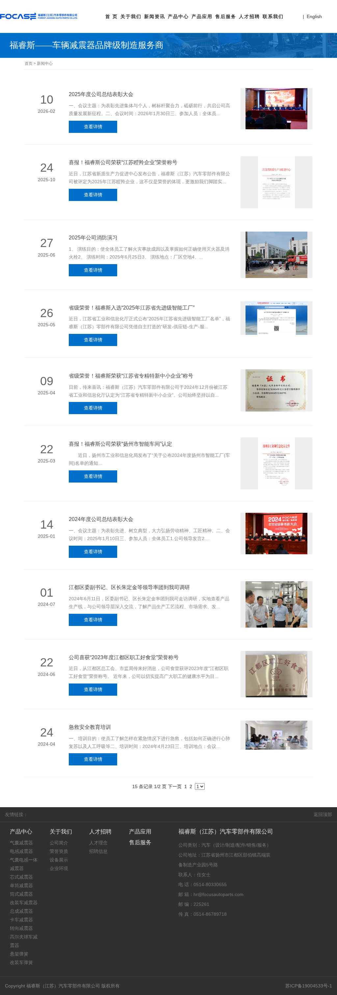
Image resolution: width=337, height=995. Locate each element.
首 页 (111, 16)
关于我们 (131, 16)
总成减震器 (21, 911)
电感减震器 (21, 851)
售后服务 (225, 16)
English (314, 16)
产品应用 (202, 16)
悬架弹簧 (19, 954)
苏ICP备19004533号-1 (308, 985)
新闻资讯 (154, 16)
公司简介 (59, 842)
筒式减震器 (21, 894)
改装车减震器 (24, 902)
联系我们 (273, 16)
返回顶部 (323, 814)
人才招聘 (249, 16)
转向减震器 (21, 928)
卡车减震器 (21, 919)
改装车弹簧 (21, 962)
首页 (29, 63)
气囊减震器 (21, 842)
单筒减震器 (21, 885)
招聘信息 (98, 851)
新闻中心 (45, 63)
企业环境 (59, 868)
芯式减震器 (21, 877)
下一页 (175, 786)
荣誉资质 (59, 851)
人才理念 (98, 842)
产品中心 (178, 16)
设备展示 (59, 859)
